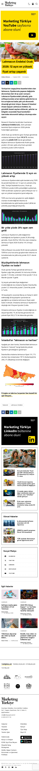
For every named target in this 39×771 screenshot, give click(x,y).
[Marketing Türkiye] (11, 4)
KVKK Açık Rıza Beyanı (9, 742)
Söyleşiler (4, 729)
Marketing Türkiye (25, 613)
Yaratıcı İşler (5, 732)
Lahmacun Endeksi (17, 405)
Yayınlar (5, 668)
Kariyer (22, 727)
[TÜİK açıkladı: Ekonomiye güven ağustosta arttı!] (9, 539)
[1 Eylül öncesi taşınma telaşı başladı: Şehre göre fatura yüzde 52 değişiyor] (9, 483)
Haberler (6, 55)
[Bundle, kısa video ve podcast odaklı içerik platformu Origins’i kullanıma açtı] (29, 623)
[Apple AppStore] (26, 739)
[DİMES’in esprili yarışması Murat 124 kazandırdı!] (9, 531)
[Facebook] (2, 767)
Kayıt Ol (23, 732)
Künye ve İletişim (7, 739)
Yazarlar (4, 727)
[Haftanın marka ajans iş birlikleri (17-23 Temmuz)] (10, 594)
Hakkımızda (5, 737)
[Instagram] (9, 767)
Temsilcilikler (19, 664)
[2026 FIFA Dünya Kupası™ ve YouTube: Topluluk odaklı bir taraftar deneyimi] (29, 594)
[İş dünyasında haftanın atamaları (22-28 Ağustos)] (9, 523)
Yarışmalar (6, 664)
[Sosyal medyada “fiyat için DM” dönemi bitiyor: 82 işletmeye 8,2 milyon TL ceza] (9, 472)
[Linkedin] (16, 767)
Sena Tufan (4, 612)
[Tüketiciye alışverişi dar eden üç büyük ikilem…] (10, 623)
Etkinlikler (30, 664)
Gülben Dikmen (5, 77)
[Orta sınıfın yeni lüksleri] (19, 458)
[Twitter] (5, 767)
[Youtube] (12, 767)
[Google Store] (26, 743)
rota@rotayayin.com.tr (8, 715)
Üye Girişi (23, 729)
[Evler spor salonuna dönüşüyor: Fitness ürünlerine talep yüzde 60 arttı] (9, 503)
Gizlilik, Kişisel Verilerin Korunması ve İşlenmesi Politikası (9, 752)
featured (5, 405)
